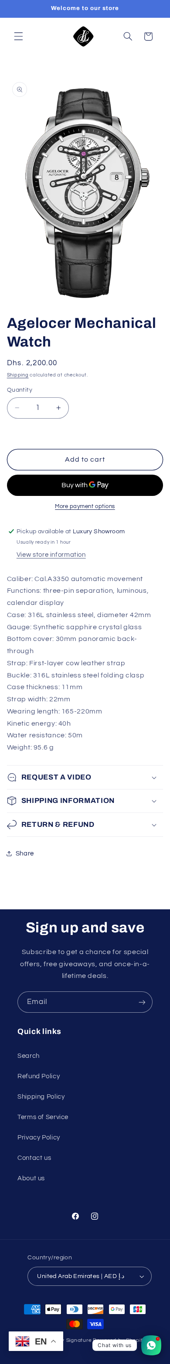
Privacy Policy (38, 1137)
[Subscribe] (142, 1002)
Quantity (19, 390)
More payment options (85, 506)
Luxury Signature (69, 1340)
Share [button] (25, 853)
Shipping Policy (41, 1096)
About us (31, 1178)
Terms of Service (42, 1117)
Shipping (18, 375)
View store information (51, 555)
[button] (18, 36)
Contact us (34, 1158)
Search (28, 1056)
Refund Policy (38, 1076)
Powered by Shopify (119, 1340)
